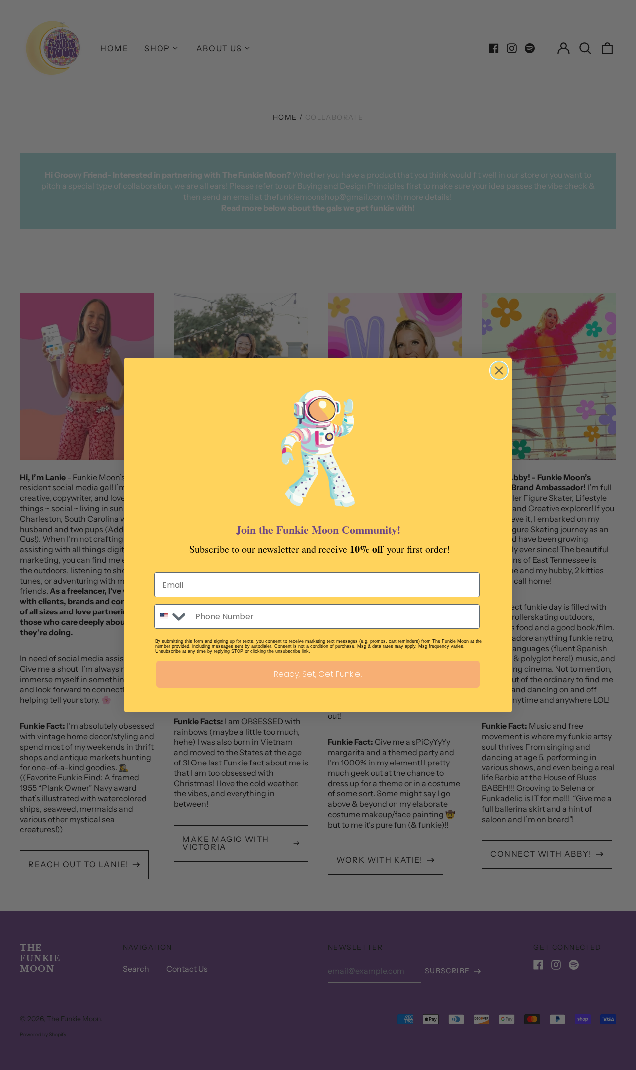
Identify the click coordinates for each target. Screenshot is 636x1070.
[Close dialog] (499, 370)
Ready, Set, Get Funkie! (318, 674)
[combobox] (172, 616)
